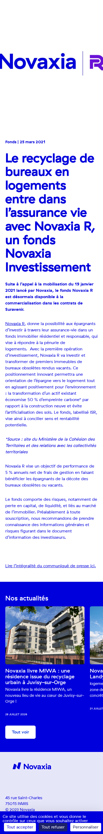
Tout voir (20, 732)
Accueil (9, 22)
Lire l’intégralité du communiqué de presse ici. (50, 566)
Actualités (25, 22)
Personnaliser (86, 827)
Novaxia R (15, 324)
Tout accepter (20, 827)
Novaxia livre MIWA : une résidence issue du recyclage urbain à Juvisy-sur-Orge (39, 676)
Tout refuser (53, 827)
